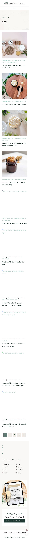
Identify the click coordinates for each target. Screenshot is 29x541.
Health (17, 60)
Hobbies (12, 380)
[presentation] (14, 45)
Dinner (5, 467)
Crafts (4, 257)
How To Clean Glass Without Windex (14, 223)
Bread (5, 473)
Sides (18, 464)
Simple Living (12, 62)
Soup (5, 470)
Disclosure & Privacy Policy (17, 533)
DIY (12, 60)
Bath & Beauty (6, 60)
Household (17, 218)
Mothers (18, 257)
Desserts (10, 419)
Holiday (19, 419)
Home (5, 533)
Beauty (18, 473)
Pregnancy (5, 140)
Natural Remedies (20, 101)
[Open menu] (14, 8)
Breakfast (6, 464)
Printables (5, 259)
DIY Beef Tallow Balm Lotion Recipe (14, 105)
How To (24, 218)
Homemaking (9, 218)
